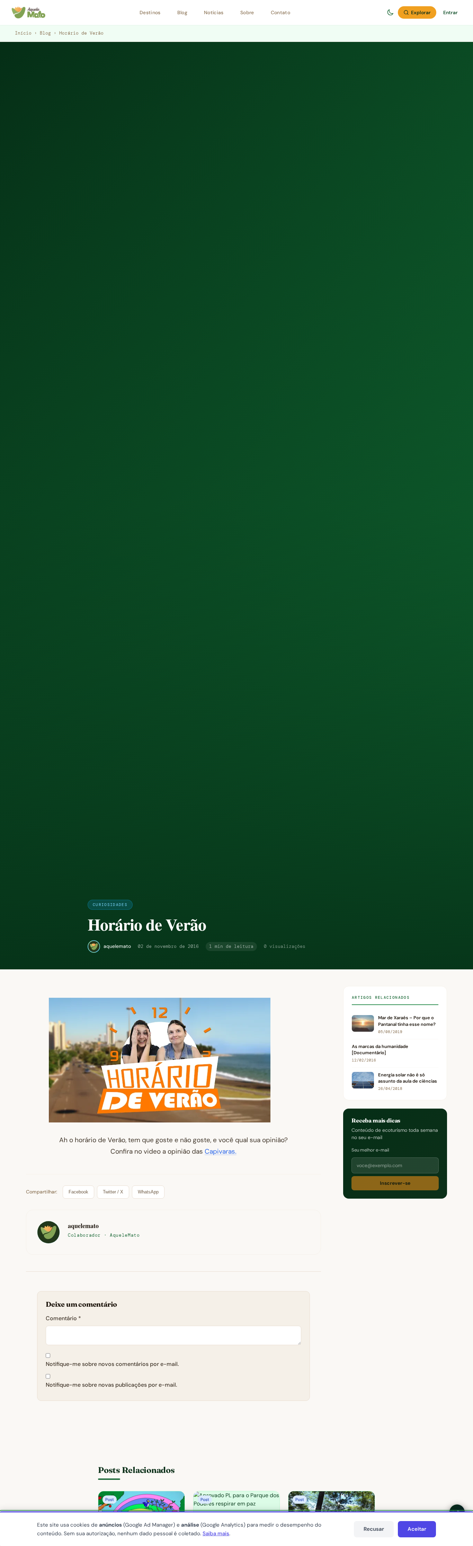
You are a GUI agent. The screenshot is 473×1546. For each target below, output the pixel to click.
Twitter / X (113, 1191)
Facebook (78, 1191)
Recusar (374, 1529)
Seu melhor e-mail (370, 1150)
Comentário (63, 1318)
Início (23, 33)
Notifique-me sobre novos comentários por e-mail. (112, 1364)
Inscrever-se (395, 1183)
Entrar (450, 12)
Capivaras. (221, 1151)
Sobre (247, 12)
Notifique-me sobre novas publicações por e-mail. (111, 1384)
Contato (280, 12)
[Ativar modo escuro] (390, 12)
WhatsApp (148, 1191)
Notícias (214, 12)
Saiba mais (216, 1533)
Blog (182, 12)
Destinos (150, 12)
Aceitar (417, 1529)
